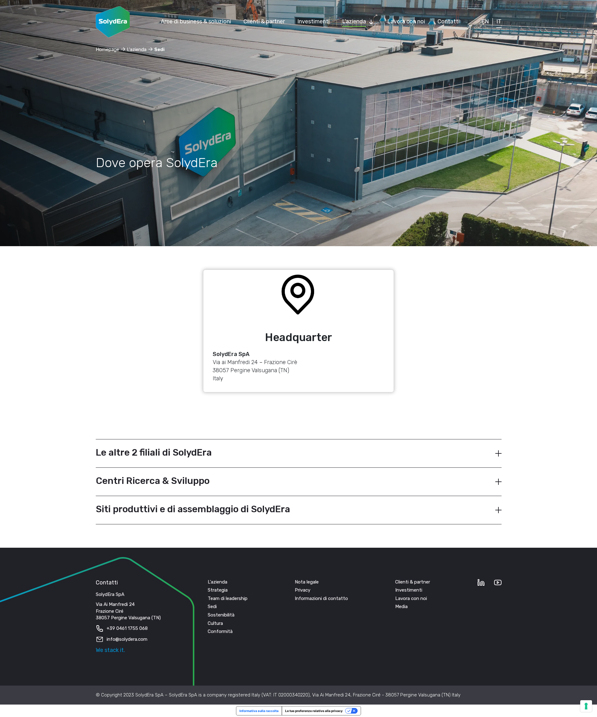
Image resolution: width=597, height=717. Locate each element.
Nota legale (307, 582)
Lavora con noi (411, 598)
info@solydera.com (127, 639)
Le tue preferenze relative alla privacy (314, 711)
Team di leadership (228, 598)
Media (401, 606)
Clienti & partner (412, 582)
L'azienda (217, 582)
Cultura (215, 623)
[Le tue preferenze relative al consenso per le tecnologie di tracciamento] (586, 706)
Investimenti (408, 590)
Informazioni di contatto (321, 598)
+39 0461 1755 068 (127, 628)
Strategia (218, 590)
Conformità (220, 631)
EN (485, 21)
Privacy (302, 590)
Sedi (212, 606)
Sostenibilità (221, 615)
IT (499, 21)
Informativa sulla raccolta (259, 711)
